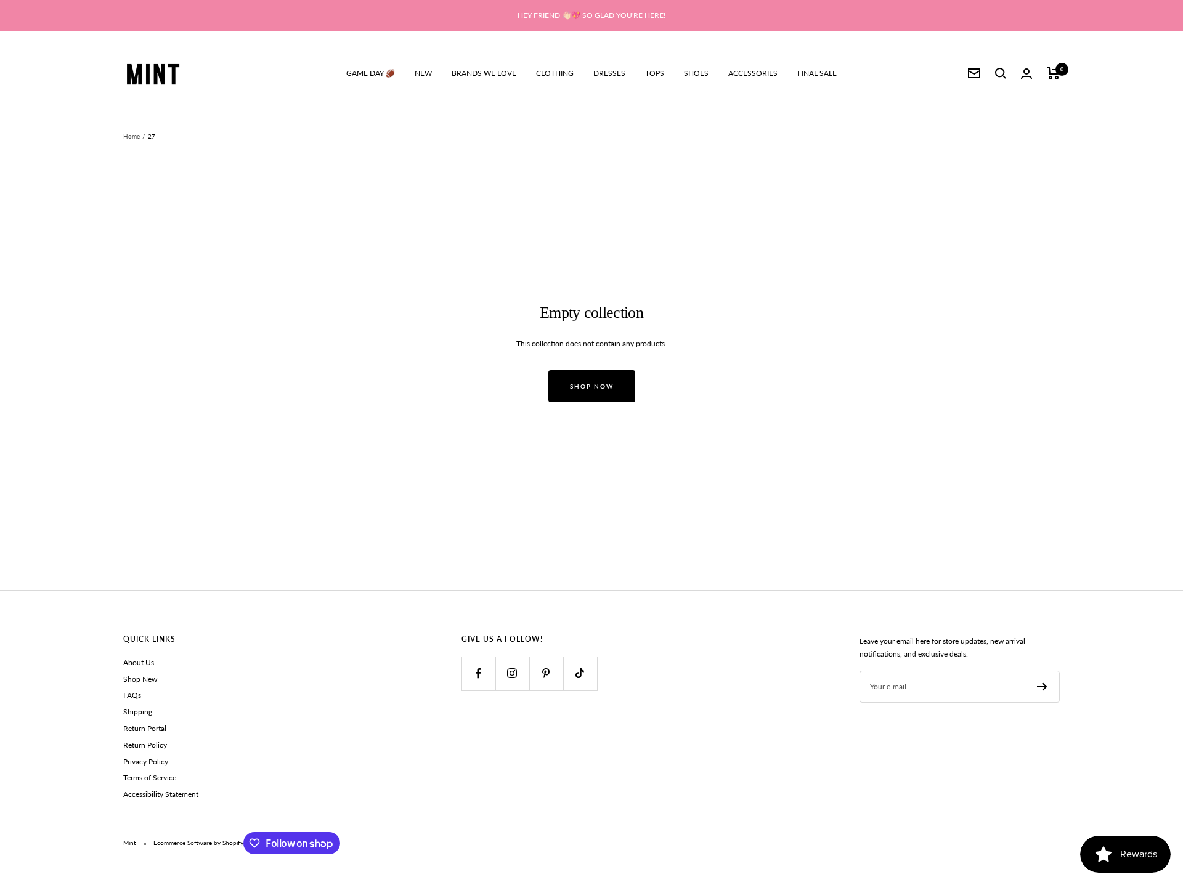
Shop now (592, 386)
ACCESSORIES (753, 73)
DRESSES (609, 73)
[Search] (1000, 73)
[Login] (1026, 73)
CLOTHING (555, 73)
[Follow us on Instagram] (512, 673)
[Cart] (1053, 73)
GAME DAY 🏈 (370, 73)
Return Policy (145, 745)
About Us (138, 662)
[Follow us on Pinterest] (546, 673)
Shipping (137, 711)
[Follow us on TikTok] (580, 673)
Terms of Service (149, 777)
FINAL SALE (817, 73)
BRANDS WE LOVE (484, 73)
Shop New (140, 679)
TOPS (654, 73)
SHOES (696, 73)
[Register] (1042, 686)
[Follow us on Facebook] (478, 673)
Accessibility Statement (160, 794)
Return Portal (144, 728)
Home (131, 136)
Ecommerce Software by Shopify (198, 842)
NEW (423, 73)
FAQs (132, 695)
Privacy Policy (145, 761)
